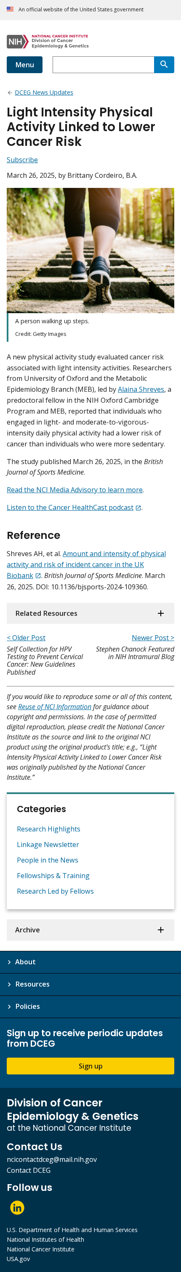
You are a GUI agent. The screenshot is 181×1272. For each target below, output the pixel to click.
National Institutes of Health (45, 1239)
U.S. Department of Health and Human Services (72, 1230)
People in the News (47, 860)
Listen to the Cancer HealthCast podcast (70, 507)
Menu (24, 64)
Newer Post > (153, 637)
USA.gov (18, 1259)
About (25, 961)
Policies (27, 1006)
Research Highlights (48, 829)
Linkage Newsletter (48, 844)
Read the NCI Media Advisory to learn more (75, 489)
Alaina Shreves (141, 389)
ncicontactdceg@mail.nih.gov (52, 1159)
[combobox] (103, 64)
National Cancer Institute (41, 1249)
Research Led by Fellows (55, 891)
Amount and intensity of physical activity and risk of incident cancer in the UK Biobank (86, 564)
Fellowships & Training (53, 875)
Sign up (91, 1066)
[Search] (164, 64)
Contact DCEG (29, 1170)
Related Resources (46, 613)
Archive (27, 929)
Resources (32, 984)
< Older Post (26, 637)
